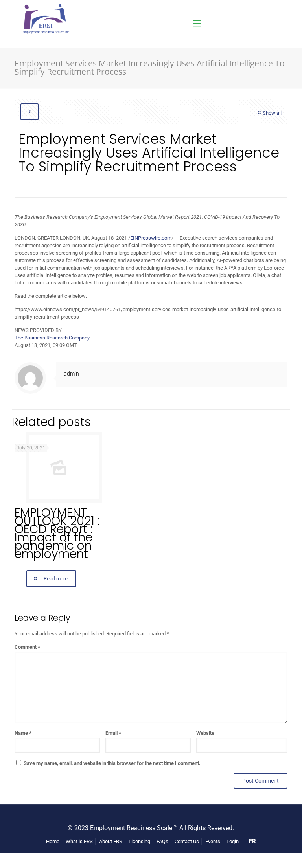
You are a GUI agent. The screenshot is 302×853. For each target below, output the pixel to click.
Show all (272, 113)
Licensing (139, 841)
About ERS (110, 841)
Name (23, 733)
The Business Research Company (52, 338)
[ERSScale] (45, 23)
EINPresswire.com (150, 238)
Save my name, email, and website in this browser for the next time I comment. (112, 763)
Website (205, 733)
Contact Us (187, 841)
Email (113, 733)
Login (232, 841)
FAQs (162, 841)
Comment (27, 647)
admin (71, 374)
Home (52, 841)
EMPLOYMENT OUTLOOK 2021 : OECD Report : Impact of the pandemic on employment (57, 533)
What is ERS (79, 841)
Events (212, 841)
